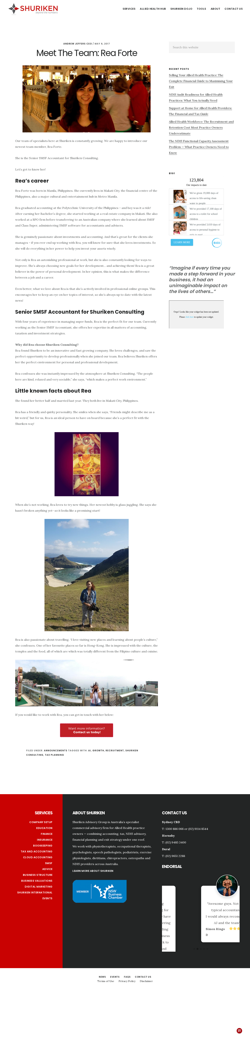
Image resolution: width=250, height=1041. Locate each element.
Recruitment (115, 750)
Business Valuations (37, 881)
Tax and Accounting (37, 851)
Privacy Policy (127, 981)
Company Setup (41, 822)
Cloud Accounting (38, 857)
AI (89, 750)
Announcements (55, 750)
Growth (98, 750)
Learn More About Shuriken (92, 871)
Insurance (45, 840)
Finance (47, 834)
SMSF (49, 863)
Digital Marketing (39, 886)
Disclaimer (146, 981)
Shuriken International (35, 892)
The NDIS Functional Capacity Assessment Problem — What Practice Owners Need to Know (199, 147)
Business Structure (38, 875)
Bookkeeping (43, 845)
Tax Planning (54, 754)
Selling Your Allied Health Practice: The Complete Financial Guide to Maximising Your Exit (201, 81)
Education (44, 828)
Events (47, 898)
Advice (47, 869)
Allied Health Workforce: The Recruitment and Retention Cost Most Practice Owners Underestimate (201, 127)
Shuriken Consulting (32, 8)
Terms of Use (105, 981)
